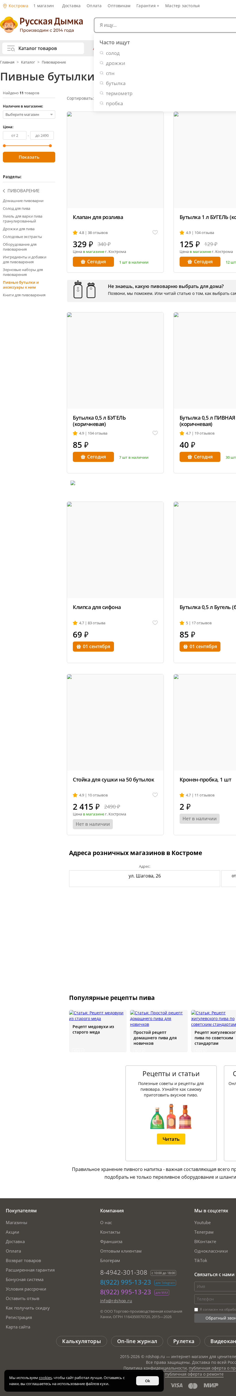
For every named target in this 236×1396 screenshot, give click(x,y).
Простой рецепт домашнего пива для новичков (155, 1038)
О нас (106, 1222)
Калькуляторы (81, 1341)
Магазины (16, 1222)
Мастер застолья (182, 5)
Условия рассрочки (26, 1289)
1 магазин (43, 5)
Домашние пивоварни (23, 200)
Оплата (94, 5)
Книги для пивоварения (24, 294)
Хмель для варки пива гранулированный (22, 219)
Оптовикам (119, 5)
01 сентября (96, 646)
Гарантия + (147, 5)
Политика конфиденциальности (155, 1368)
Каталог (28, 62)
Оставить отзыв (22, 1298)
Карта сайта (18, 1327)
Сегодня (96, 261)
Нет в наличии (93, 824)
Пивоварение (54, 62)
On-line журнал (137, 1341)
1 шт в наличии (134, 262)
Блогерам (110, 1260)
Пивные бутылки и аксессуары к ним (21, 285)
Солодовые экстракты (22, 236)
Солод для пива (16, 208)
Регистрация (19, 1317)
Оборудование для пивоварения (20, 247)
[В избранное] (155, 232)
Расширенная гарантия (30, 1270)
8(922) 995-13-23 (125, 1282)
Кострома (17, 5)
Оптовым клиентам (121, 1251)
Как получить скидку (28, 1308)
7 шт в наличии (134, 457)
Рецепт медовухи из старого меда (93, 1029)
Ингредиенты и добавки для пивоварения (24, 259)
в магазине (93, 251)
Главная (7, 62)
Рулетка (183, 1341)
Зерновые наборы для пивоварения (23, 272)
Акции (12, 1232)
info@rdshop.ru (116, 1300)
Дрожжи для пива (19, 228)
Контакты (110, 1232)
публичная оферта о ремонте (194, 1374)
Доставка (71, 5)
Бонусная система (24, 1279)
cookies (45, 1377)
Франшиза (111, 1241)
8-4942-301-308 (123, 1272)
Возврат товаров (23, 1260)
